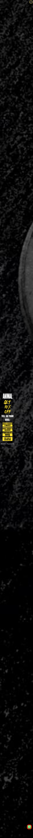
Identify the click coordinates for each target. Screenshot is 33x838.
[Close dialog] (31, 2)
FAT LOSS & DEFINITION (7, 439)
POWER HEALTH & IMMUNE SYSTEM (7, 434)
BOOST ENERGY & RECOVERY (7, 429)
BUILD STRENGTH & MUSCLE (7, 425)
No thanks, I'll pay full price (7, 444)
